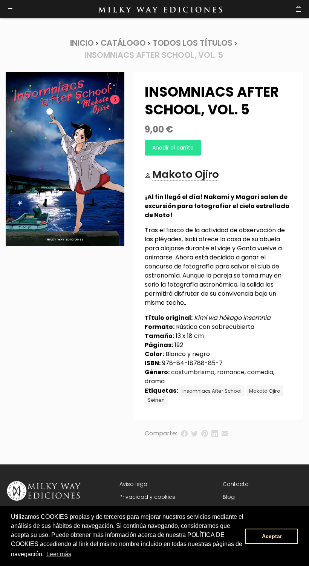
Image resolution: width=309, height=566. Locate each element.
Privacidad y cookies (147, 497)
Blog (229, 497)
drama (155, 381)
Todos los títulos (193, 42)
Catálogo (123, 42)
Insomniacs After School (212, 391)
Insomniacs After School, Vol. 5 (153, 54)
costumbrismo (192, 372)
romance (231, 372)
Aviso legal (133, 484)
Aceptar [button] (272, 536)
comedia (260, 372)
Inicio (82, 42)
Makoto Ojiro (264, 391)
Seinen (156, 400)
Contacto (236, 484)
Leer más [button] (58, 554)
